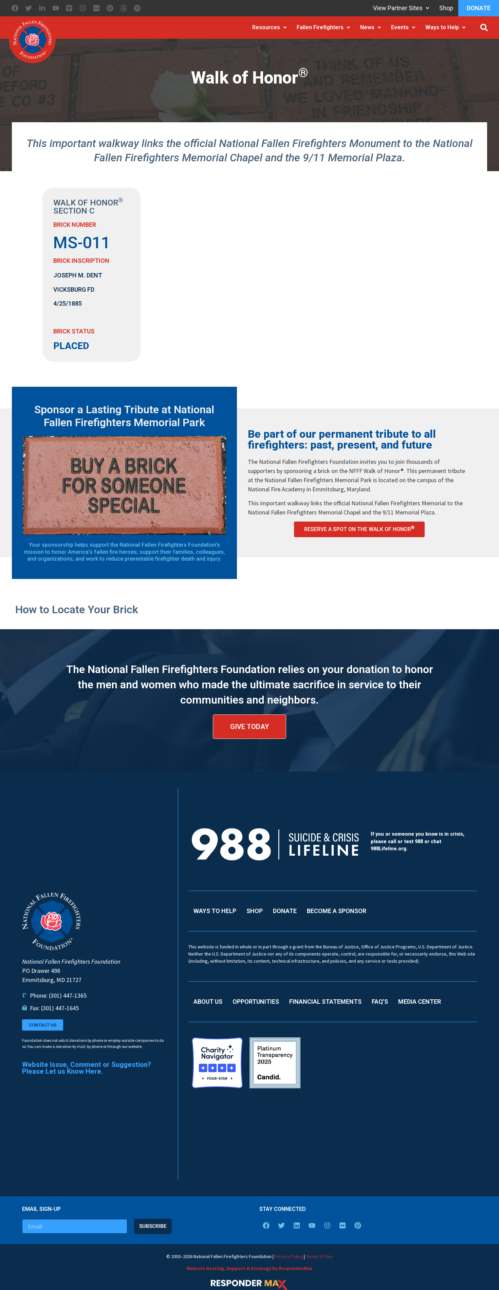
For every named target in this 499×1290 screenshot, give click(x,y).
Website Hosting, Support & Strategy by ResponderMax (249, 1268)
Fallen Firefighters (320, 27)
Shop (446, 8)
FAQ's (380, 1001)
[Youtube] (55, 8)
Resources (266, 27)
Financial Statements (325, 1001)
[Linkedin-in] (42, 8)
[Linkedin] (296, 1225)
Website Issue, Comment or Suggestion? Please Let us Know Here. (86, 1067)
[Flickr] (96, 8)
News (367, 27)
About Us (207, 1001)
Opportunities (256, 1001)
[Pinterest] (110, 8)
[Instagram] (83, 8)
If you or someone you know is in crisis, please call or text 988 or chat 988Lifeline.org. (417, 841)
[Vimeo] (69, 8)
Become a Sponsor (336, 910)
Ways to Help (442, 27)
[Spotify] (137, 8)
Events (400, 27)
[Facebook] (15, 8)
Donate (479, 8)
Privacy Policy (289, 1256)
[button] (484, 27)
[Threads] (123, 8)
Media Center (419, 1001)
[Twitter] (28, 8)
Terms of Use (319, 1256)
